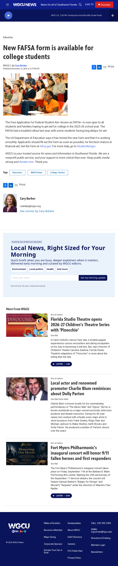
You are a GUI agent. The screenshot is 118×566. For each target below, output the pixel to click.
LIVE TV (89, 4)
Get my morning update (93, 277)
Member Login (98, 545)
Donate (105, 4)
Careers (71, 544)
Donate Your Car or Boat (53, 551)
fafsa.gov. (46, 146)
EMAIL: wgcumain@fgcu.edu (101, 530)
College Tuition (57, 172)
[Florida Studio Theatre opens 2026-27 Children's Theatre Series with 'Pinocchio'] (27, 325)
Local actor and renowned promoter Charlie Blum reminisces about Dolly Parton (81, 388)
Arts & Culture (57, 314)
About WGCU (74, 530)
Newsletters (97, 552)
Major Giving (50, 537)
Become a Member (53, 530)
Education (8, 37)
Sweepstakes (74, 523)
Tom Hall (54, 335)
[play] (8, 15)
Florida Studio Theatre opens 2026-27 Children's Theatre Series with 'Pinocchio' (80, 324)
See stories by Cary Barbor (37, 211)
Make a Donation (52, 523)
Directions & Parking (100, 538)
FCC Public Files (75, 551)
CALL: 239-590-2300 (101, 523)
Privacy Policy (74, 558)
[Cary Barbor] (10, 203)
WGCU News (36, 172)
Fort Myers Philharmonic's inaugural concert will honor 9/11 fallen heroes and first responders (81, 453)
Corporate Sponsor (53, 544)
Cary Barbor (21, 65)
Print (111, 66)
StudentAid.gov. (86, 146)
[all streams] (113, 15)
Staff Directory (75, 537)
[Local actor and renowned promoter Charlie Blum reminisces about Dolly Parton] (27, 388)
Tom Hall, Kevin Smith (59, 399)
